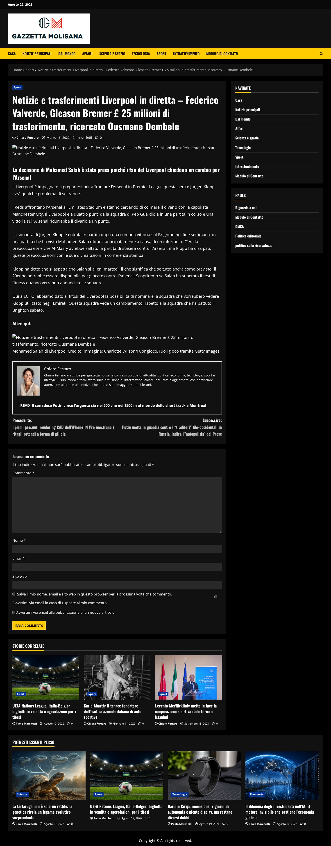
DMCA (239, 226)
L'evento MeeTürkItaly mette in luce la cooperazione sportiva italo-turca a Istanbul (186, 711)
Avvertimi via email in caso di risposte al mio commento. (60, 602)
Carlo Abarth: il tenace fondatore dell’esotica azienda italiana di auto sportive (112, 711)
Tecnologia (141, 53)
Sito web (19, 576)
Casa (12, 53)
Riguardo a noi (245, 207)
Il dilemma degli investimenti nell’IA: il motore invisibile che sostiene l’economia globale (279, 811)
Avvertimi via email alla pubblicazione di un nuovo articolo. (66, 612)
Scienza (22, 794)
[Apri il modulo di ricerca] (321, 53)
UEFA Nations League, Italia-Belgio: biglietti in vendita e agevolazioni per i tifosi (44, 711)
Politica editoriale (248, 236)
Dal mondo (66, 53)
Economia (256, 794)
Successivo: (172, 427)
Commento (23, 472)
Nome (19, 540)
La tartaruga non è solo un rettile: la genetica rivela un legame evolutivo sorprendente (42, 811)
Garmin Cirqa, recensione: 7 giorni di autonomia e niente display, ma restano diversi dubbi (200, 811)
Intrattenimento (186, 53)
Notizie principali (37, 53)
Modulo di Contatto (222, 53)
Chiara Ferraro (27, 137)
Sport (161, 53)
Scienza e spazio (112, 53)
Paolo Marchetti (26, 723)
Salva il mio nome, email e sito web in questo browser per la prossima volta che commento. (94, 594)
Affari (87, 53)
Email (18, 558)
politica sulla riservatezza (253, 245)
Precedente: (63, 427)
